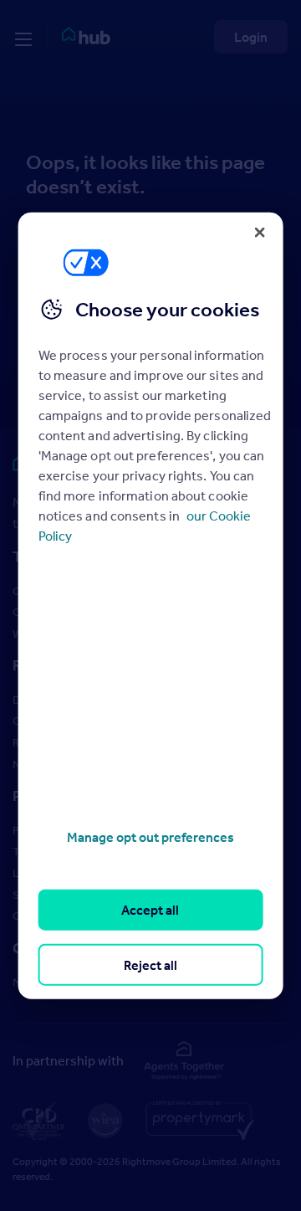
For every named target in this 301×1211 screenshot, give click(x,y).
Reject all (150, 964)
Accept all (150, 909)
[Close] (259, 231)
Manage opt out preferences (150, 837)
